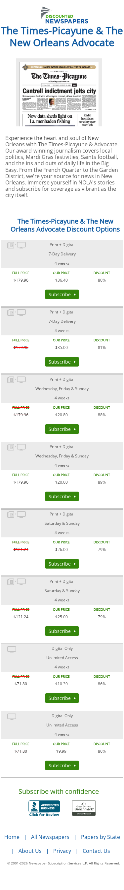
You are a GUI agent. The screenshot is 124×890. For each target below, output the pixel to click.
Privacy (62, 851)
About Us (30, 851)
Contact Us (96, 851)
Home (12, 837)
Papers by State (100, 837)
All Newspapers (50, 837)
